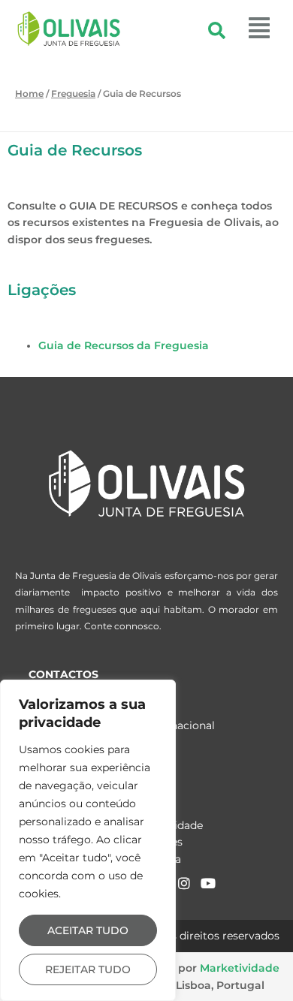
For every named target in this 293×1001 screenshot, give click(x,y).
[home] (146, 483)
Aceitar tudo (87, 930)
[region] (88, 840)
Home (29, 93)
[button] (249, 28)
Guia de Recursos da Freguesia (123, 345)
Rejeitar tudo (88, 969)
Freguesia (73, 93)
